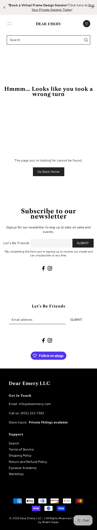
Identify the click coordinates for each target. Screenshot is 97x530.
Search (14, 443)
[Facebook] (43, 268)
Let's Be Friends (16, 243)
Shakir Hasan (50, 522)
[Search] (86, 40)
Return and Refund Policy (28, 462)
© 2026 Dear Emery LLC (25, 518)
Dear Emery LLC (29, 383)
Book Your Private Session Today (62, 7)
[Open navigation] (9, 23)
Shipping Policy (20, 455)
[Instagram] (50, 268)
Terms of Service (21, 449)
